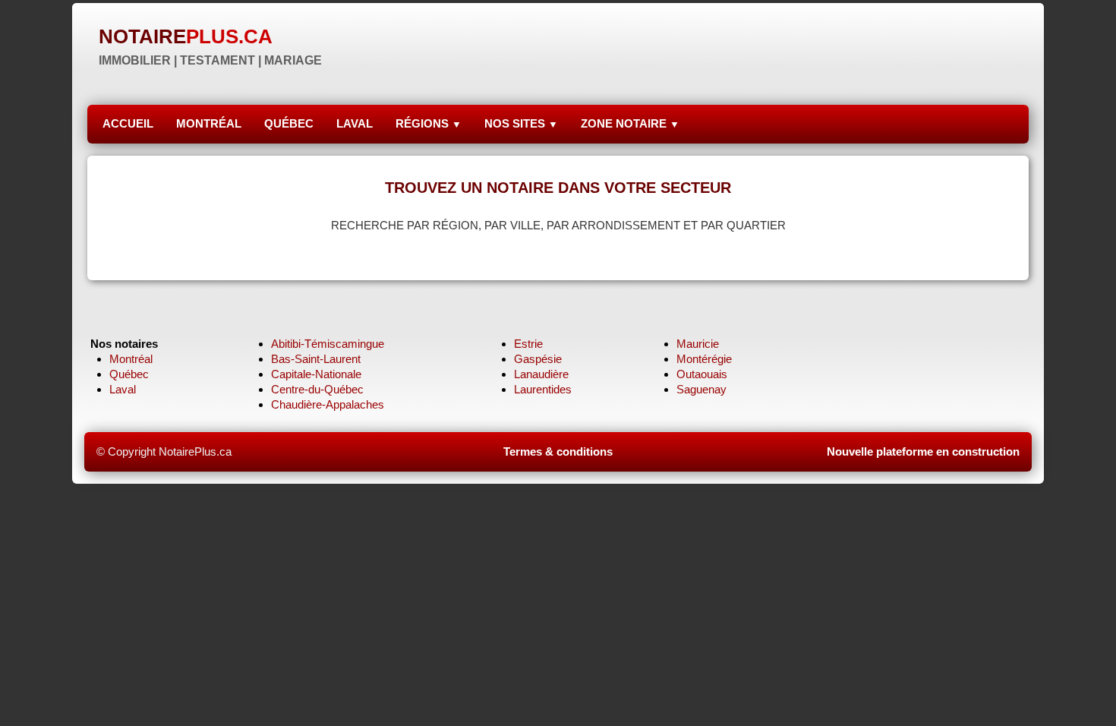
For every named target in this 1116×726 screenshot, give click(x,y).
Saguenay (701, 389)
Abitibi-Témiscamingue (327, 343)
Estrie (528, 343)
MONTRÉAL (208, 123)
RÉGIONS (429, 123)
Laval (122, 389)
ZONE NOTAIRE (630, 123)
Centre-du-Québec (317, 389)
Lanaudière (541, 374)
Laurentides (543, 389)
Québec (129, 374)
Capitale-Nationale (316, 374)
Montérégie (704, 358)
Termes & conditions (558, 451)
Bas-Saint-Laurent (316, 358)
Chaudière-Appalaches (327, 404)
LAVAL (354, 123)
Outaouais (701, 374)
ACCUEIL (127, 123)
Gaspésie (538, 358)
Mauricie (697, 343)
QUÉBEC (289, 123)
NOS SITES (521, 123)
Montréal (131, 358)
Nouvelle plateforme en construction (923, 451)
